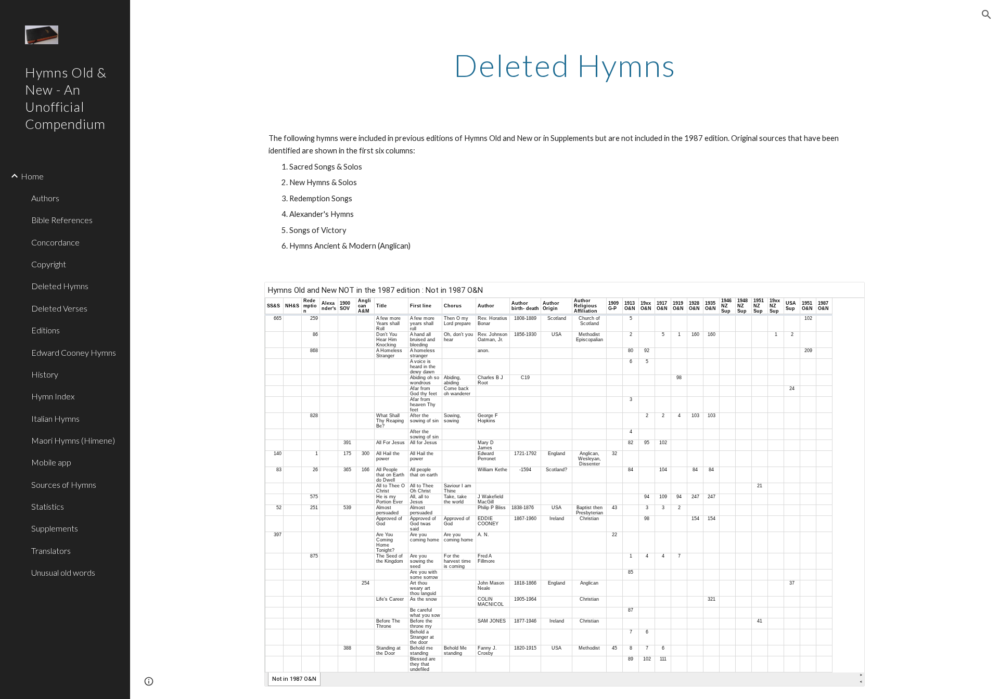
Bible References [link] (62, 220)
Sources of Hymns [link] (63, 484)
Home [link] (32, 176)
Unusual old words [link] (63, 572)
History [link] (44, 374)
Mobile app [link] (51, 462)
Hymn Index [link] (52, 396)
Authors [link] (45, 198)
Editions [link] (45, 330)
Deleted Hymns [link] (59, 286)
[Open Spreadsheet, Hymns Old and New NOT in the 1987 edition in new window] (845, 295)
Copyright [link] (48, 264)
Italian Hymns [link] (55, 418)
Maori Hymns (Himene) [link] (73, 440)
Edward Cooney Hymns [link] (73, 352)
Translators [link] (51, 550)
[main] (564, 65)
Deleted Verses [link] (59, 308)
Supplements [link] (54, 528)
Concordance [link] (55, 242)
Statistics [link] (47, 506)
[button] (986, 14)
